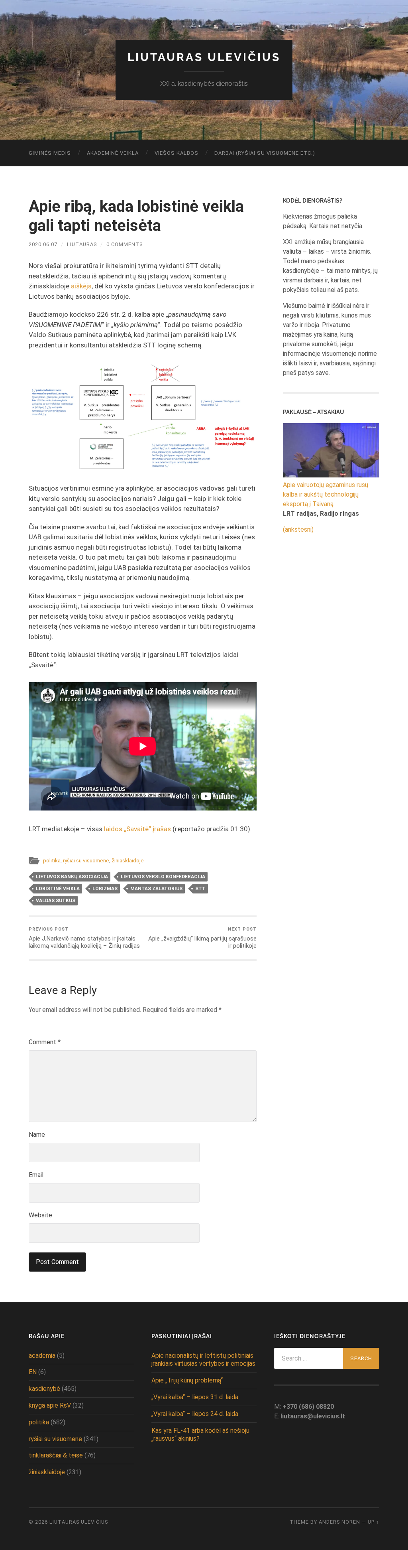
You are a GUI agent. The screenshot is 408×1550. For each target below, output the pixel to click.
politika (52, 860)
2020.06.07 (43, 244)
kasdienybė (44, 1388)
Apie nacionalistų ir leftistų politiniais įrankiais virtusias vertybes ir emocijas (203, 1360)
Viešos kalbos (176, 153)
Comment (45, 1042)
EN (33, 1372)
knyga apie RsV (50, 1405)
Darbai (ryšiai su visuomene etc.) (264, 153)
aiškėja (81, 286)
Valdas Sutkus (55, 900)
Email (36, 1175)
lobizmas (105, 888)
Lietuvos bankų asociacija (72, 877)
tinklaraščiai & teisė (56, 1455)
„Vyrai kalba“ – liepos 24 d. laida (194, 1414)
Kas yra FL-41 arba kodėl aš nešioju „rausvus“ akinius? (200, 1435)
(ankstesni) (298, 529)
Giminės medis (50, 153)
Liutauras (82, 244)
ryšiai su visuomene (86, 860)
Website (40, 1215)
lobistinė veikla (58, 888)
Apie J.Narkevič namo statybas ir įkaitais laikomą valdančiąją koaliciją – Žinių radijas (84, 938)
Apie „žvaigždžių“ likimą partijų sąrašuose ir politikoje (202, 938)
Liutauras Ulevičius (204, 57)
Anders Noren (339, 1522)
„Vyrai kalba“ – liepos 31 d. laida (194, 1397)
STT (200, 888)
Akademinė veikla (113, 153)
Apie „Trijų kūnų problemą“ (187, 1380)
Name (37, 1134)
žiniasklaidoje (128, 860)
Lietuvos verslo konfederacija (163, 877)
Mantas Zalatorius (156, 888)
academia (42, 1355)
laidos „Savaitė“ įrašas (137, 829)
